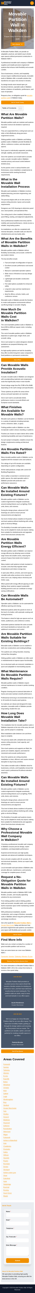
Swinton (11, 956)
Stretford (6, 1105)
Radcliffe (6, 1079)
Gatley (5, 1152)
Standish (6, 1158)
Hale (5, 1143)
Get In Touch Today (17, 102)
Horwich (6, 1117)
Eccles (30, 956)
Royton (5, 1161)
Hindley (5, 1114)
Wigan (5, 1134)
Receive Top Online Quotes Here (17, 961)
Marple (5, 1196)
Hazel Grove (7, 1193)
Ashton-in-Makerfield (10, 1140)
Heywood (6, 1123)
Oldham (6, 1155)
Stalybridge (7, 1184)
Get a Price (17, 360)
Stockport (6, 1169)
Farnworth (4, 956)
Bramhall (6, 1187)
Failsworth (6, 1137)
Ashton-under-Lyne (9, 1172)
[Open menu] (32, 3)
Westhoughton (8, 1099)
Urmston (6, 1088)
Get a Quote (16, 44)
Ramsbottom (7, 1129)
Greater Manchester (9, 1108)
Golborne (6, 1126)
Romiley (6, 1190)
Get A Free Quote (17, 1051)
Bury (4, 1102)
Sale (4, 1111)
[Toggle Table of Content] (19, 108)
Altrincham (6, 1131)
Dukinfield (6, 1178)
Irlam (5, 1090)
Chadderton (7, 1146)
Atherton (24, 956)
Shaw (5, 1175)
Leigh (5, 1096)
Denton (5, 1167)
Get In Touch (17, 934)
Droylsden (6, 1149)
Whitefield (6, 1085)
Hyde (5, 1181)
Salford (5, 1093)
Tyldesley (18, 956)
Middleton (6, 1120)
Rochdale (6, 1164)
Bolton (5, 1082)
